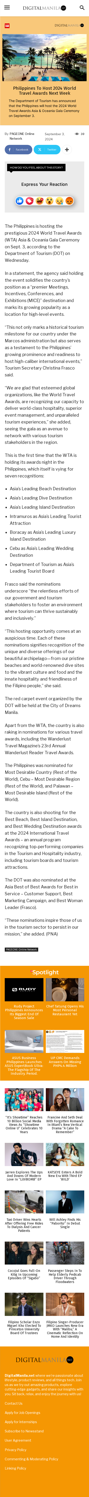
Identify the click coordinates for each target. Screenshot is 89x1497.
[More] (67, 149)
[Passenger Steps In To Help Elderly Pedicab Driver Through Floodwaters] (65, 1253)
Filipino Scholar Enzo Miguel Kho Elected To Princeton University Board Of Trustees (24, 1327)
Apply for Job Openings (22, 1413)
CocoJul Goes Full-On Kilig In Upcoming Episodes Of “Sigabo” (24, 1274)
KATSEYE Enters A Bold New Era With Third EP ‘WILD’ (65, 1176)
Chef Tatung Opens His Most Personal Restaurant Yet (65, 1010)
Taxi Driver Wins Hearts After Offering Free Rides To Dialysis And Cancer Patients (24, 1225)
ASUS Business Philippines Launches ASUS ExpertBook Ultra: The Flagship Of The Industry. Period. (24, 1066)
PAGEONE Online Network (22, 136)
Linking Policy (15, 1468)
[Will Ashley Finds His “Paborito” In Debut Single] (65, 1202)
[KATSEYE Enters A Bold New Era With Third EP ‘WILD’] (65, 1154)
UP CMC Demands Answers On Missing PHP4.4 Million (65, 1062)
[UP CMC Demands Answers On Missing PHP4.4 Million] (65, 1041)
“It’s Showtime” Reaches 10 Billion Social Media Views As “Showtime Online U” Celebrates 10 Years (23, 1124)
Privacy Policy (15, 1450)
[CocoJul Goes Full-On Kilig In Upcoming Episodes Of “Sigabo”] (24, 1253)
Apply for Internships (21, 1422)
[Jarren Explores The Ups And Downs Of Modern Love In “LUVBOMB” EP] (24, 1154)
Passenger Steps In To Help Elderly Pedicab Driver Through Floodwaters (65, 1276)
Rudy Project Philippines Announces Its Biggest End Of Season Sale (24, 1012)
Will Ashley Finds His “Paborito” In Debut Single (65, 1223)
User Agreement (18, 1440)
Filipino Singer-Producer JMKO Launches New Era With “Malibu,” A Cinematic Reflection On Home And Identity (65, 1329)
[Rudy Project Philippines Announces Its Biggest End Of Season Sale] (24, 989)
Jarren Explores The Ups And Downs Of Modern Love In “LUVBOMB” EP (24, 1176)
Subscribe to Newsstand (24, 1431)
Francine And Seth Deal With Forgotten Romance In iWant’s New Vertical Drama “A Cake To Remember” (65, 1124)
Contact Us (14, 1403)
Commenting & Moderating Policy (31, 1459)
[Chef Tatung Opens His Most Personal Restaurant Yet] (65, 989)
